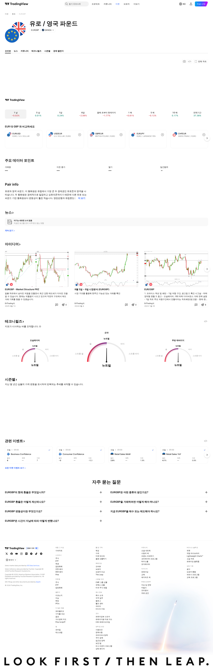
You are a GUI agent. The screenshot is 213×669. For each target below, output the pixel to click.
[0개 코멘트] (56, 304)
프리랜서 (144, 590)
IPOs (57, 603)
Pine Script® (60, 622)
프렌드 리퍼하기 (147, 556)
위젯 (188, 551)
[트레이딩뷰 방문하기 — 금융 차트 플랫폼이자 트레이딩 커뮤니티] (15, 100)
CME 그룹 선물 (101, 582)
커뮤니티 (108, 4)
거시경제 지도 (60, 619)
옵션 (57, 616)
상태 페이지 (100, 649)
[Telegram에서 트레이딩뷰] (31, 553)
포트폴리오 (59, 611)
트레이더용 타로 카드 (104, 619)
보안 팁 (98, 643)
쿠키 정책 (99, 638)
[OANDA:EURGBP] (7, 284)
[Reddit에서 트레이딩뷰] (41, 553)
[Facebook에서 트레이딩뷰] (11, 553)
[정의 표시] (12, 167)
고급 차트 (190, 559)
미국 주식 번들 (101, 588)
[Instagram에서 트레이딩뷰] (21, 553)
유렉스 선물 (100, 585)
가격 (97, 553)
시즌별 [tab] (47, 51)
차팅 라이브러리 (193, 553)
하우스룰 (144, 561)
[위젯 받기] (189, 61)
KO (184, 4)
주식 (57, 558)
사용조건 (99, 630)
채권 (57, 564)
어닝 (57, 598)
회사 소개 (99, 595)
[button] (101, 3)
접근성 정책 (100, 640)
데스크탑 (58, 632)
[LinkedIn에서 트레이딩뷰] (26, 553)
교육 (143, 574)
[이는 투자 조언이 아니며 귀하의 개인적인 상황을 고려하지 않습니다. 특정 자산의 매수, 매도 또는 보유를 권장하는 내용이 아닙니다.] (40, 326)
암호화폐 (58, 566)
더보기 (137, 4)
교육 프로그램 (192, 577)
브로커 (127, 4)
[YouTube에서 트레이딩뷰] (16, 553)
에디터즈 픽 (146, 577)
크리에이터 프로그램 (149, 559)
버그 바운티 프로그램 (104, 646)
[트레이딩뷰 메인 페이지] (16, 4)
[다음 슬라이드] (207, 269)
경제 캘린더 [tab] (58, 51)
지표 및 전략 (146, 585)
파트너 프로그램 (193, 574)
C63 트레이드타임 (103, 622)
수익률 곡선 (60, 614)
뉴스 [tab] (16, 51)
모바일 (58, 630)
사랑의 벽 (145, 553)
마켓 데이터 (100, 556)
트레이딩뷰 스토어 (103, 616)
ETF (57, 561)
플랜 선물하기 (101, 559)
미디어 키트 (100, 609)
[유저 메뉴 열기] (190, 3)
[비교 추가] (38, 135)
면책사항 (99, 632)
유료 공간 (145, 593)
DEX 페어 (59, 572)
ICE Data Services (33, 565)
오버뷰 (98, 566)
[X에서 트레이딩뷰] (6, 553)
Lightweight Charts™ (195, 556)
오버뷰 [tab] (8, 51)
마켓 (118, 4)
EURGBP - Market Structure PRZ (22, 289)
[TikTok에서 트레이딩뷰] (36, 553)
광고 (188, 569)
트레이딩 (144, 572)
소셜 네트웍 (146, 551)
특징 (97, 551)
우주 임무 (99, 598)
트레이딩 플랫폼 (193, 561)
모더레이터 (145, 564)
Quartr (38, 582)
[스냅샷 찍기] (184, 61)
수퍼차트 (58, 551)
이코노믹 (58, 595)
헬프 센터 (99, 603)
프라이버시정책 (102, 635)
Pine (57, 574)
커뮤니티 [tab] (25, 51)
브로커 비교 (100, 572)
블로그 (98, 601)
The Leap (99, 574)
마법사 (144, 588)
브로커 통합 (191, 572)
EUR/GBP (149, 289)
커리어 (98, 606)
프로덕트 (96, 4)
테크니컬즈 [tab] (36, 51)
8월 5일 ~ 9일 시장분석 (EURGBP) (92, 289)
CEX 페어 (59, 569)
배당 (57, 601)
